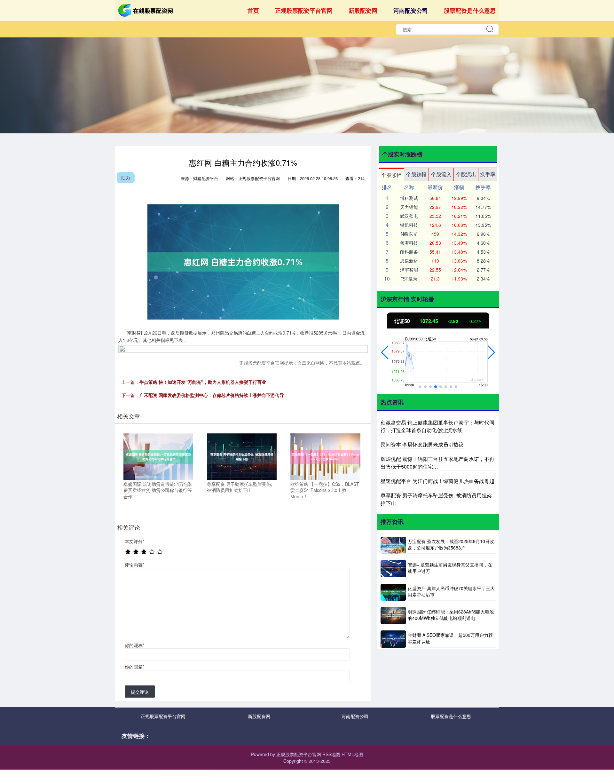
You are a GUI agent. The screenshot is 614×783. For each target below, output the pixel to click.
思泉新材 (409, 260)
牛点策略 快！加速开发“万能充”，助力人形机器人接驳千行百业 (202, 382)
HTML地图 (352, 754)
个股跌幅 (416, 174)
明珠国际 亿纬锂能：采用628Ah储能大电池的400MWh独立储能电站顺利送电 (451, 614)
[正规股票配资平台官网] (146, 10)
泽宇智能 (409, 269)
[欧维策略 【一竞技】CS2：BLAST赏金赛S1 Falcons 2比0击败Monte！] (325, 456)
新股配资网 (363, 10)
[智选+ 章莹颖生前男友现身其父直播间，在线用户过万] (393, 568)
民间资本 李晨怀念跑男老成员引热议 (422, 444)
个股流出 (466, 174)
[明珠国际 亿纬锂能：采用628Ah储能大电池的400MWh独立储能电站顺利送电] (393, 615)
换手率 (487, 174)
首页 (253, 10)
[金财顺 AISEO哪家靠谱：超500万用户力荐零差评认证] (393, 638)
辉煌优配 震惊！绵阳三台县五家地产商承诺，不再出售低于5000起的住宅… (437, 462)
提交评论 (140, 692)
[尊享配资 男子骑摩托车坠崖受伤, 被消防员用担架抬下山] (242, 456)
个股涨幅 (391, 174)
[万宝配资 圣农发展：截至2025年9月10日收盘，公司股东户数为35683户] (393, 545)
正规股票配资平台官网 (304, 10)
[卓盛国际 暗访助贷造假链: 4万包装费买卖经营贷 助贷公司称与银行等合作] (158, 456)
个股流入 (441, 174)
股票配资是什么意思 (470, 10)
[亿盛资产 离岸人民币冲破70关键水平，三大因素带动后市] (393, 592)
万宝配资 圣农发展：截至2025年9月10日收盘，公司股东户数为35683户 (451, 544)
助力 (125, 177)
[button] (385, 352)
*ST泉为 (409, 278)
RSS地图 (331, 754)
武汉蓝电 (409, 216)
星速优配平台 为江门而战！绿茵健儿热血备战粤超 (437, 481)
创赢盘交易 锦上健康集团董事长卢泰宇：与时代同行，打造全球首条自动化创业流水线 (437, 426)
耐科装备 (409, 252)
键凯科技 (409, 225)
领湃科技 (409, 243)
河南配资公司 (410, 10)
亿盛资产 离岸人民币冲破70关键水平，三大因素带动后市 (451, 591)
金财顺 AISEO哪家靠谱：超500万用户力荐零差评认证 (450, 638)
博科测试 (409, 198)
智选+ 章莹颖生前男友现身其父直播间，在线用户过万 (450, 567)
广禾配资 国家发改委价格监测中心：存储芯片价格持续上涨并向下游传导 (211, 395)
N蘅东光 (409, 234)
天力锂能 (409, 207)
